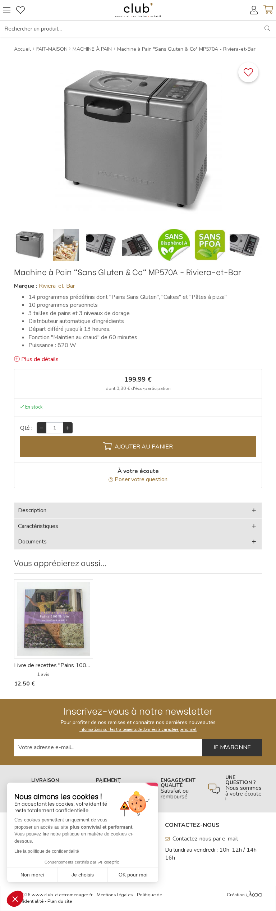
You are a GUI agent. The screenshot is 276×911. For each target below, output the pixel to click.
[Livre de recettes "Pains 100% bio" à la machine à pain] (53, 619)
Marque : (25, 286)
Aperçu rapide (57, 653)
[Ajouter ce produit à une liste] (248, 72)
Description (32, 510)
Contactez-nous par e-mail (205, 839)
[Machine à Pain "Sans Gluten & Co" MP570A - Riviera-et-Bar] (30, 245)
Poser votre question (141, 479)
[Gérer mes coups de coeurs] (20, 10)
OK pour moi (133, 875)
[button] (15, 898)
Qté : (26, 428)
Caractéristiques (38, 526)
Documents (32, 542)
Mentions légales (115, 895)
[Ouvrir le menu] (6, 10)
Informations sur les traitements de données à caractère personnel (138, 729)
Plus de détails (40, 359)
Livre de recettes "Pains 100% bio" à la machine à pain (53, 665)
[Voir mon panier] (268, 10)
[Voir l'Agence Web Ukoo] (254, 895)
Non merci (32, 875)
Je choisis (83, 875)
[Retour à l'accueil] (138, 10)
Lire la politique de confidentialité (46, 851)
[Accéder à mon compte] (254, 10)
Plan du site (59, 901)
